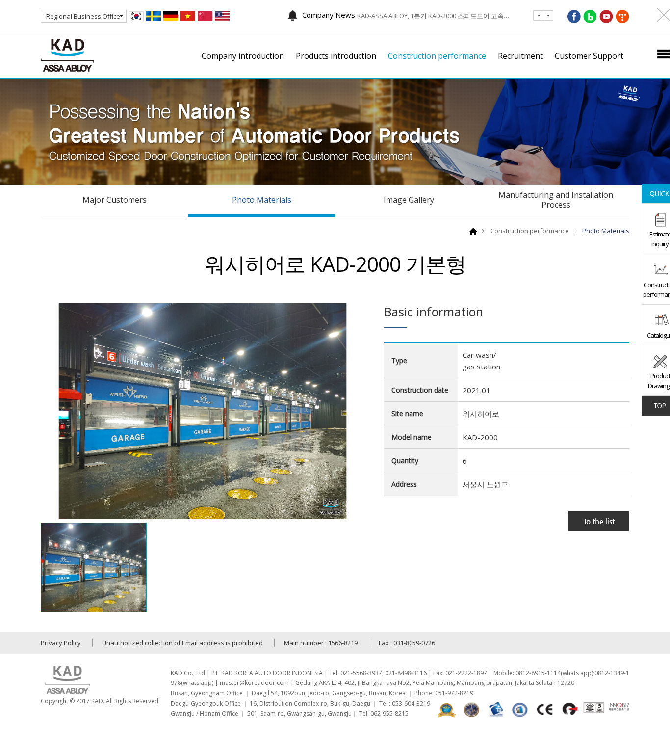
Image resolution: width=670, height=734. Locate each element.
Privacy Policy (61, 642)
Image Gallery (409, 199)
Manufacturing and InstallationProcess (555, 199)
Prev (548, 15)
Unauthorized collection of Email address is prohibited (182, 642)
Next (538, 15)
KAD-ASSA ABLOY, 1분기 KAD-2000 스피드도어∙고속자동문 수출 (435, 15)
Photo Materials (261, 199)
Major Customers (114, 199)
